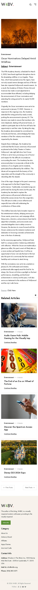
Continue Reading (10, 342)
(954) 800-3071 (12, 571)
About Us (4, 533)
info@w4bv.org (12, 567)
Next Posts (28, 487)
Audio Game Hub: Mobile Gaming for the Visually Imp (17, 337)
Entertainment (6, 54)
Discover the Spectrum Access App (18, 428)
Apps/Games (6, 544)
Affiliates (4, 540)
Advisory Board (6, 537)
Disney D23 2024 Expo (15, 472)
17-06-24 (19, 332)
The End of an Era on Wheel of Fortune (19, 382)
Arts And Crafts (6, 548)
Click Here (11, 290)
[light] (35, 295)
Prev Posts (9, 487)
